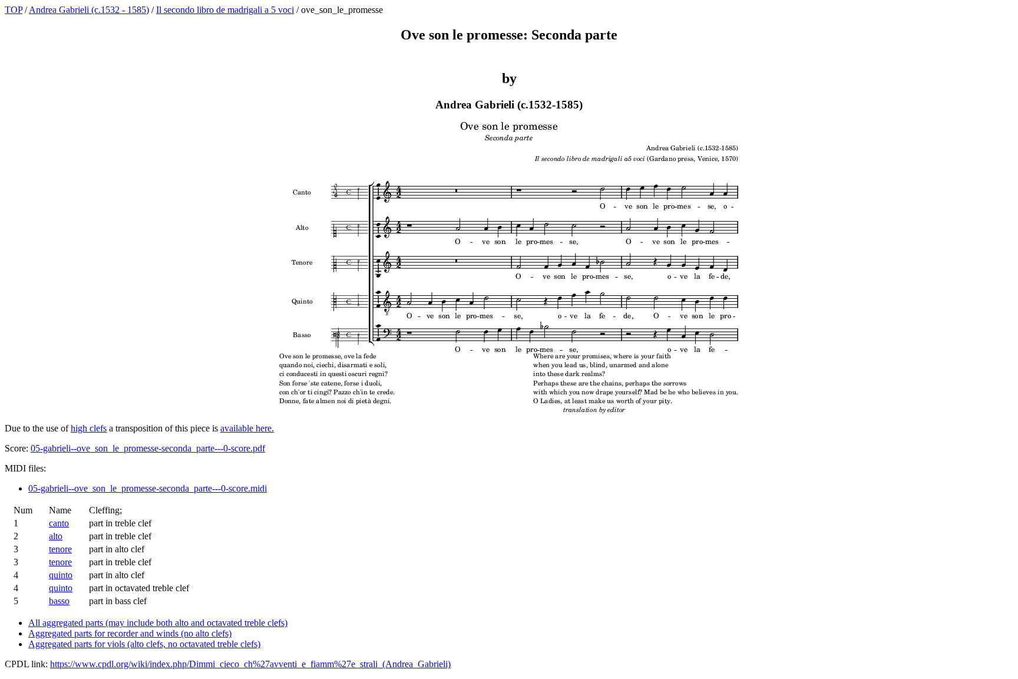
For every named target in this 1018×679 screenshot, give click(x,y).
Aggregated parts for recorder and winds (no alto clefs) (130, 633)
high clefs (89, 428)
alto (55, 536)
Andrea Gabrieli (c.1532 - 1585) (89, 10)
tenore (60, 549)
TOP (13, 10)
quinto (60, 575)
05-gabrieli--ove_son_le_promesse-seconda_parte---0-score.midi (147, 488)
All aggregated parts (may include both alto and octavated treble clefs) (157, 623)
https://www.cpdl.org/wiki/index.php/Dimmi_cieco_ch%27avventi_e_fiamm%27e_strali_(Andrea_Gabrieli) (250, 664)
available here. (247, 428)
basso (59, 601)
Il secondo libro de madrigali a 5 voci (225, 10)
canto (59, 523)
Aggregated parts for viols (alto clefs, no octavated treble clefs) (144, 644)
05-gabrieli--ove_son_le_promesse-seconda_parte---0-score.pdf (148, 448)
